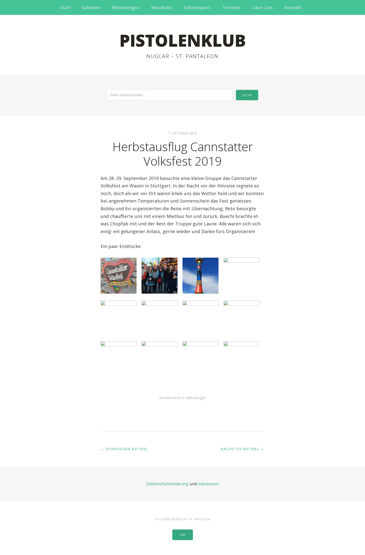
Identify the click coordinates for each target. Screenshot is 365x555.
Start (65, 7)
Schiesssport (197, 7)
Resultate (161, 7)
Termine (231, 7)
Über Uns (262, 7)
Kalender (90, 7)
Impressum (208, 483)
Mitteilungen (126, 7)
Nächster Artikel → (242, 449)
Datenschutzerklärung (167, 483)
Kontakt (293, 7)
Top (182, 535)
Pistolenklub (182, 40)
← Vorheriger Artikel (124, 449)
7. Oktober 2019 (182, 133)
